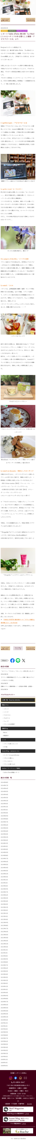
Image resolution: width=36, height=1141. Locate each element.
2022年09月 (4, 922)
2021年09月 (4, 959)
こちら (27, 1113)
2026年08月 (4, 782)
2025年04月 (4, 831)
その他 (5, 747)
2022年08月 (4, 925)
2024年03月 (4, 871)
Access (29, 1104)
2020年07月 (4, 1002)
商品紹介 (6, 735)
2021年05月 (4, 971)
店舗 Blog (5, 728)
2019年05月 (4, 1044)
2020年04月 (4, 1011)
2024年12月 (4, 843)
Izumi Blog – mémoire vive (10, 751)
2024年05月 (4, 864)
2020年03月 (4, 1014)
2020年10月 (4, 992)
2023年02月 (4, 907)
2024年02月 (4, 874)
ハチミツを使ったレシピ (10, 744)
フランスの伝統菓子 (9, 724)
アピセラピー (7, 715)
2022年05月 (4, 935)
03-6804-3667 (19, 1082)
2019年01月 (4, 1056)
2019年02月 (4, 1053)
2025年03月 (4, 834)
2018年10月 (4, 1066)
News (5, 732)
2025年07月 (4, 822)
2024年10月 (4, 849)
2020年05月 (4, 1008)
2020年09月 (4, 995)
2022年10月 (4, 919)
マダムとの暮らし (8, 758)
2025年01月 (4, 840)
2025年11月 (4, 810)
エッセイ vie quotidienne (11, 755)
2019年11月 (4, 1026)
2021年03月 (4, 977)
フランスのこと (7, 761)
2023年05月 (4, 898)
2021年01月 (4, 983)
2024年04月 (4, 867)
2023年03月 (4, 904)
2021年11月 (4, 953)
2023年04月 (4, 901)
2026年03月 (4, 797)
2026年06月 (4, 788)
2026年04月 (4, 794)
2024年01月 (4, 877)
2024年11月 (4, 846)
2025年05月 (4, 828)
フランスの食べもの (9, 764)
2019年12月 (4, 1023)
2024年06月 (4, 861)
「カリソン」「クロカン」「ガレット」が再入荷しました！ (18, 671)
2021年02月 (4, 980)
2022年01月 (4, 947)
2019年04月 (4, 1047)
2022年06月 (4, 931)
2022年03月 (4, 941)
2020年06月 (4, 1005)
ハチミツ (6, 709)
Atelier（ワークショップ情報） (11, 768)
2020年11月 (4, 989)
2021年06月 (4, 968)
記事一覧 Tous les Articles (11, 700)
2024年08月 (4, 855)
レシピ (4, 740)
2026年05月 (4, 791)
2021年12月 (4, 950)
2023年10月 (4, 886)
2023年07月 (4, 892)
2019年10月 (4, 1029)
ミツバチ (6, 712)
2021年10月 (4, 956)
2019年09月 (4, 1032)
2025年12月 (4, 807)
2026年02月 (4, 801)
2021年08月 (4, 962)
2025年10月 (4, 813)
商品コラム (5, 705)
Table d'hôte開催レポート (11, 772)
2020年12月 (4, 986)
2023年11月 (4, 883)
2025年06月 (4, 825)
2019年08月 (4, 1035)
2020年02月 (4, 1017)
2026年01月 (4, 803)
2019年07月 (4, 1038)
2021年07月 (4, 965)
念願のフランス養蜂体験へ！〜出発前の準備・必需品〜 (17, 686)
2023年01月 (4, 910)
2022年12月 (4, 913)
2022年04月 (4, 938)
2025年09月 (4, 816)
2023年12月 (4, 880)
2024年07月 (4, 858)
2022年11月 (4, 916)
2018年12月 (4, 1059)
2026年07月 (4, 785)
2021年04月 (4, 974)
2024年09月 (4, 852)
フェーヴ (5, 721)
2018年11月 (4, 1062)
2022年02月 (4, 944)
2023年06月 (4, 895)
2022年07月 (4, 928)
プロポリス (6, 718)
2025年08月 (4, 819)
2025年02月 (4, 837)
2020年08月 (4, 998)
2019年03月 (4, 1050)
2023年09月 (4, 889)
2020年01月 (4, 1020)
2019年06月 (4, 1041)
